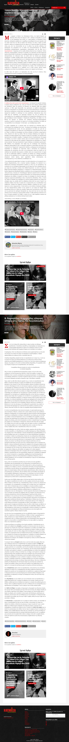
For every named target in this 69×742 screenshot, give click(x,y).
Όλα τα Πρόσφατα (57, 96)
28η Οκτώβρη (27, 734)
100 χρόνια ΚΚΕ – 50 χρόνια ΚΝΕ (31, 729)
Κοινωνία (22, 4)
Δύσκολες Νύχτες (9, 33)
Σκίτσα (35, 7)
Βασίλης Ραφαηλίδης (10, 621)
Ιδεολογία (8, 231)
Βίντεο (32, 7)
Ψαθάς (35, 231)
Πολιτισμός (15, 4)
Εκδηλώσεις (41, 7)
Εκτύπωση (25, 236)
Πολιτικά (10, 4)
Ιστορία (36, 4)
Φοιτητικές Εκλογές (28, 733)
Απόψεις (32, 4)
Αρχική (5, 4)
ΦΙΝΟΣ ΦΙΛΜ (23, 231)
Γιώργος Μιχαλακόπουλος (22, 229)
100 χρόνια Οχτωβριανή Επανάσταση (32, 730)
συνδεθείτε (18, 256)
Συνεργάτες (47, 7)
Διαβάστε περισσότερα (16, 247)
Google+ (18, 236)
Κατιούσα (8, 342)
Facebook (8, 236)
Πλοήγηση (26, 3)
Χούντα (30, 231)
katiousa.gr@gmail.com (8, 717)
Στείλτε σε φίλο (32, 236)
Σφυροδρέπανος (8, 51)
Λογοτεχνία (27, 716)
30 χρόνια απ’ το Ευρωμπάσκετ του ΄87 (32, 731)
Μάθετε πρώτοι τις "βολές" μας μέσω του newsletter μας (54, 712)
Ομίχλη (43, 621)
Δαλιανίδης (31, 229)
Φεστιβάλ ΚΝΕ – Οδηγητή (30, 735)
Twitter (13, 236)
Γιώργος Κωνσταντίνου (10, 229)
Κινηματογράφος (15, 231)
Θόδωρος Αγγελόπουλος (21, 621)
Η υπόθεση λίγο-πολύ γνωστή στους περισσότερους (17, 103)
